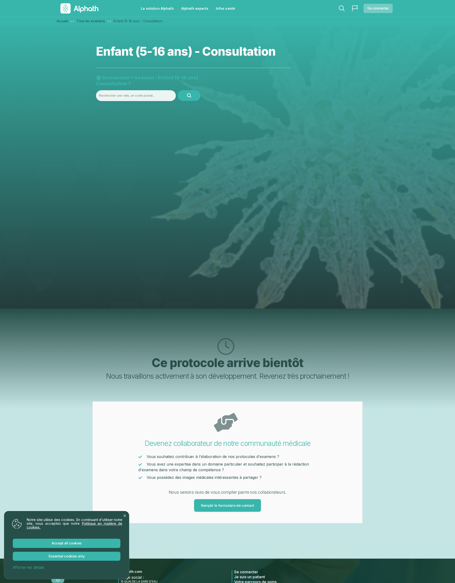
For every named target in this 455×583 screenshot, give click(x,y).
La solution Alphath (157, 8)
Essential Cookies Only (67, 556)
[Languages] (355, 8)
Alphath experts (194, 8)
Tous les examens (91, 21)
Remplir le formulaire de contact (227, 505)
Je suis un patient (249, 577)
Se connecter (378, 8)
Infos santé (225, 8)
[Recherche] (341, 8)
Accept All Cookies (67, 543)
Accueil (62, 21)
